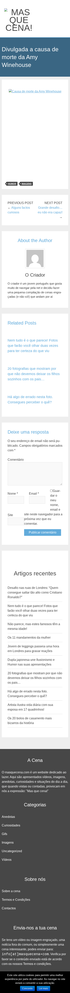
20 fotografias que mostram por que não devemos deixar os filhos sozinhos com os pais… (34, 374)
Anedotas (8, 816)
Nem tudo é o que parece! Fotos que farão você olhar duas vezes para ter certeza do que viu (33, 345)
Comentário (16, 459)
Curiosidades (11, 825)
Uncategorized (12, 851)
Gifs (4, 834)
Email (34, 493)
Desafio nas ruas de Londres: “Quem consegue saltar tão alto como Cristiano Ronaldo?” (35, 592)
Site (10, 515)
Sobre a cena (11, 891)
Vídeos (6, 859)
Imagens (8, 842)
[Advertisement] (35, 135)
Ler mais (43, 988)
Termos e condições (37, 963)
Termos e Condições (16, 899)
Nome (13, 493)
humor (12, 184)
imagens (27, 184)
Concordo (27, 988)
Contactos (9, 908)
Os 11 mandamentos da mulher (29, 637)
